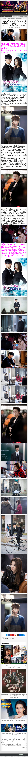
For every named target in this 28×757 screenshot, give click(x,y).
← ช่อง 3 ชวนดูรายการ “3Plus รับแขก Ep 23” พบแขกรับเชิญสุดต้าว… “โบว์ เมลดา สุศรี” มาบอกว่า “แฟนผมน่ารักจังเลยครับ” (13, 740)
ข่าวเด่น (4, 18)
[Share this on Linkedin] (22, 635)
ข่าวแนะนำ (20, 18)
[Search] (26, 14)
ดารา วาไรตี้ (11, 27)
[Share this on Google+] (11, 635)
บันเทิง (24, 18)
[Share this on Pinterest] (13, 635)
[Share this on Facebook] (9, 635)
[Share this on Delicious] (24, 635)
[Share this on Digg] (20, 635)
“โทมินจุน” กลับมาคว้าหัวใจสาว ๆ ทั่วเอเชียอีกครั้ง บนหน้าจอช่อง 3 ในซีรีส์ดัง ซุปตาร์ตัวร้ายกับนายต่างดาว (14, 23)
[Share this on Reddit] (15, 635)
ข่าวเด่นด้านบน (9, 18)
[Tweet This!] (6, 635)
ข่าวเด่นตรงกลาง (15, 18)
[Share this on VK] (18, 635)
